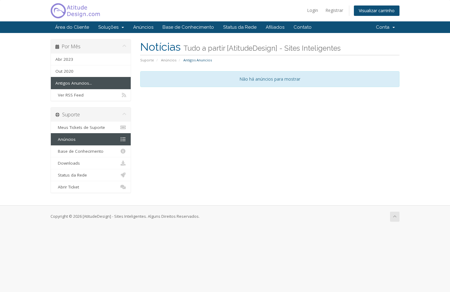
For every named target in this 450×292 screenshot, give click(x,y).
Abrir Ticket (67, 187)
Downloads (67, 163)
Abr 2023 (64, 59)
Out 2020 (64, 71)
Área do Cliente (72, 27)
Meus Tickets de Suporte (80, 127)
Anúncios (143, 27)
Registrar (334, 10)
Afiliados (275, 27)
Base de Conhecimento (188, 27)
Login (312, 10)
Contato (303, 27)
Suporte (147, 60)
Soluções (109, 27)
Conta (384, 27)
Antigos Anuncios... (73, 83)
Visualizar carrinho (377, 10)
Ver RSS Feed (69, 95)
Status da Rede (240, 27)
